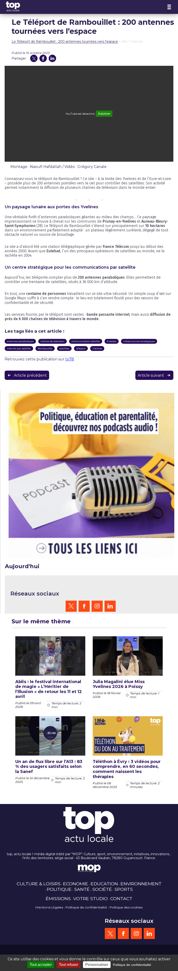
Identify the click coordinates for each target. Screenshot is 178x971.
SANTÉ (82, 889)
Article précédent (30, 375)
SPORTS (123, 889)
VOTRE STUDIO (90, 898)
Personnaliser (96, 965)
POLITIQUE (59, 889)
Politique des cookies (126, 907)
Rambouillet (45, 348)
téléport (81, 348)
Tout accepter (41, 965)
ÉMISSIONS (58, 898)
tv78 (69, 359)
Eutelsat (111, 341)
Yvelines (97, 348)
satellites (64, 348)
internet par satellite (19, 348)
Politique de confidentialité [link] (132, 965)
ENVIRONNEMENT (141, 883)
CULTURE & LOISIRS (38, 883)
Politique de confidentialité (86, 907)
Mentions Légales (49, 907)
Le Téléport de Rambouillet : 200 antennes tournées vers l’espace (65, 41)
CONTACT (121, 898)
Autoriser (104, 113)
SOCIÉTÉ (102, 889)
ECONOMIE (75, 883)
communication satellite (85, 341)
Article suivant (151, 375)
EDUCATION (104, 883)
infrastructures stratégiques (139, 341)
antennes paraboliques (20, 341)
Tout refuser (68, 965)
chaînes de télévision (52, 341)
